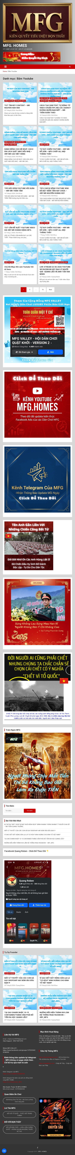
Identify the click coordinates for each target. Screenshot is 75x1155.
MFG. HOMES (15, 45)
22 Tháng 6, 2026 (45, 277)
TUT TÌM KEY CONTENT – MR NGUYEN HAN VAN (17, 106)
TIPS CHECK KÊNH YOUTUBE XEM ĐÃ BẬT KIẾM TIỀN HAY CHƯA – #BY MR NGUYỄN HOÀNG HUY (54, 190)
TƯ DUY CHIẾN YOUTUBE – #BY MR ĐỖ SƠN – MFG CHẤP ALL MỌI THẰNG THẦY (55, 151)
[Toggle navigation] (5, 66)
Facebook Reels (20, 100)
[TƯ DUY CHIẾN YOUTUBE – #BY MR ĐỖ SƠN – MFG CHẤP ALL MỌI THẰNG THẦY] (55, 136)
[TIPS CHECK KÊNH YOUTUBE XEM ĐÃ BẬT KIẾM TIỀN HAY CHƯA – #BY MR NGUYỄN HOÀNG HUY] (55, 175)
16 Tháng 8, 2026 (45, 115)
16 (43, 290)
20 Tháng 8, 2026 (9, 110)
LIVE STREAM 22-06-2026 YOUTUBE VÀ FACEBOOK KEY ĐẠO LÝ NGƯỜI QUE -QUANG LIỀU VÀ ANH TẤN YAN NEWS (55, 270)
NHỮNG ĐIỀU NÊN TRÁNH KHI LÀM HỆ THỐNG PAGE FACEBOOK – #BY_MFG (29, 843)
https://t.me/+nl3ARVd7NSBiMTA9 (14, 1074)
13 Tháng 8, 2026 (45, 196)
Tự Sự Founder (11, 952)
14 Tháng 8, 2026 (9, 156)
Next (50, 290)
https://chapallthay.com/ (46, 1063)
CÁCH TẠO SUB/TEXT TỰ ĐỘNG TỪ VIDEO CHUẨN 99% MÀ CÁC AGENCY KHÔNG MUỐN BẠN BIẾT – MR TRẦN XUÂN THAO (55, 109)
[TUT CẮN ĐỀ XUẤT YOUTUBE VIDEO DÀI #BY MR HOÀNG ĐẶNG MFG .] (20, 215)
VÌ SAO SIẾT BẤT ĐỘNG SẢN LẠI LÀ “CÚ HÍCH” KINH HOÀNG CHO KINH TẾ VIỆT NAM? (32, 835)
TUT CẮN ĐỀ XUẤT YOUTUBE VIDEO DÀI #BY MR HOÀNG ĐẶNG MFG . (19, 228)
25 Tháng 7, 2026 (9, 232)
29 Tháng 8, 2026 (9, 985)
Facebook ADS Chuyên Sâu (58, 262)
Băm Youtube (9, 100)
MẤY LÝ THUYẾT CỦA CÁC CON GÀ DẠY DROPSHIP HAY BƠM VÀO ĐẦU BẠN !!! (29, 830)
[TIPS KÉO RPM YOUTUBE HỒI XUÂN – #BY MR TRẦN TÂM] (20, 175)
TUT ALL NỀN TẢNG (55, 100)
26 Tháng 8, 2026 (45, 1020)
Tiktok (64, 98)
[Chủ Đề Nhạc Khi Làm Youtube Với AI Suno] (20, 254)
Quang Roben (55, 277)
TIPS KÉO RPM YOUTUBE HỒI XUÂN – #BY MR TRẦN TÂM (19, 189)
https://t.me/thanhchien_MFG (12, 1082)
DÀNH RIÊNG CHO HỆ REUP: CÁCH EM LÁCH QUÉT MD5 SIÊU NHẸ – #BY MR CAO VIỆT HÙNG (18, 151)
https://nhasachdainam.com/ (48, 1057)
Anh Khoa (19, 110)
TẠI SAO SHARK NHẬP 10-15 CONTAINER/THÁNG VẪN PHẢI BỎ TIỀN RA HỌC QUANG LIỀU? (34, 839)
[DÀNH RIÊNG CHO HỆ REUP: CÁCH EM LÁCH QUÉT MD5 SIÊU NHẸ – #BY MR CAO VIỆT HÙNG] (20, 136)
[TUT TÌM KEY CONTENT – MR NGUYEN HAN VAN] (20, 92)
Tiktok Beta (44, 100)
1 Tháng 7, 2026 (45, 235)
